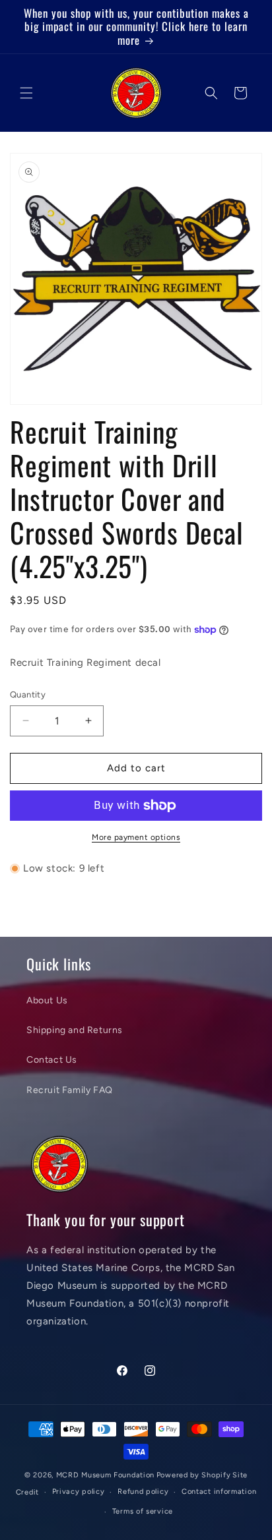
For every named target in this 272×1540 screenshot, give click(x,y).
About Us (47, 1000)
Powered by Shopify (193, 1475)
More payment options (136, 837)
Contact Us (51, 1059)
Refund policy (143, 1491)
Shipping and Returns (74, 1030)
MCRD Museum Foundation (105, 1475)
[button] (26, 92)
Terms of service (142, 1511)
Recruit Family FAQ (69, 1090)
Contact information (219, 1491)
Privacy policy (78, 1491)
